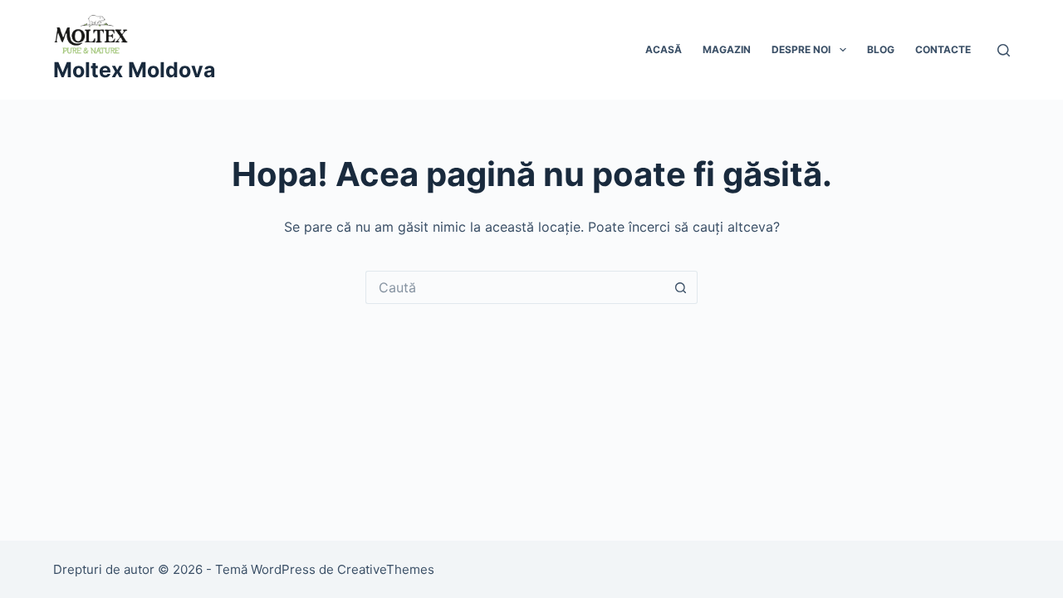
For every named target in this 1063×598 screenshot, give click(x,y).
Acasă (663, 49)
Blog (880, 49)
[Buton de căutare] (681, 287)
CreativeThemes (385, 569)
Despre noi (801, 49)
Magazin (727, 49)
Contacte (943, 49)
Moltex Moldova (134, 69)
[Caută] (1003, 50)
